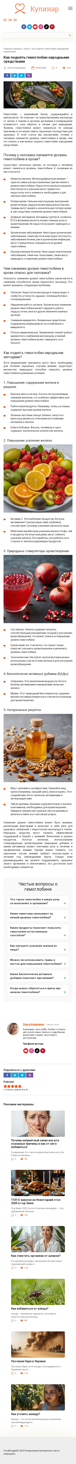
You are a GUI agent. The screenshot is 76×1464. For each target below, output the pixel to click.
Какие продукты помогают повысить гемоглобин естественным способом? (35, 931)
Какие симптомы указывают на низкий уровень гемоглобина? (31, 915)
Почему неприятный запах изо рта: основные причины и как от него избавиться (35, 1144)
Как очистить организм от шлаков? (36, 1255)
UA (10, 19)
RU (5, 19)
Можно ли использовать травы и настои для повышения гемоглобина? (36, 961)
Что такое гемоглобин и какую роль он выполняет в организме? (35, 901)
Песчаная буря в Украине (28, 1361)
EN (15, 19)
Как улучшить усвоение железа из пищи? (33, 947)
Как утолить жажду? (25, 1414)
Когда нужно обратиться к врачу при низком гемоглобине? (35, 990)
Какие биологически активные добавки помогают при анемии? (32, 976)
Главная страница (13, 49)
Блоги (27, 49)
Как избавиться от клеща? (29, 1308)
